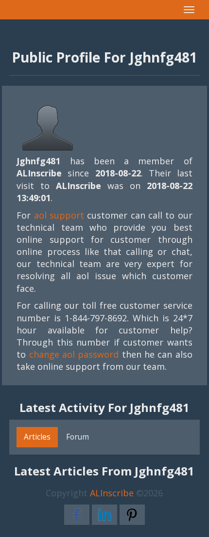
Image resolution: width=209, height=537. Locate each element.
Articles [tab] (37, 436)
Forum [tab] (77, 436)
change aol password (74, 354)
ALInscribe (112, 493)
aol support (59, 215)
